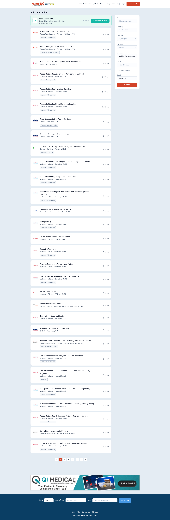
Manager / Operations (48, 37)
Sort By (119, 75)
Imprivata (43, 239)
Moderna (43, 76)
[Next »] (85, 459)
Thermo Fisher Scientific (47, 34)
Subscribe (125, 500)
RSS (73, 512)
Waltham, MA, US (70, 34)
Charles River (44, 212)
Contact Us (86, 512)
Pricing (107, 4)
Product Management (48, 80)
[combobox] (127, 30)
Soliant (42, 64)
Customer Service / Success (50, 52)
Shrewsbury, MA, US (64, 212)
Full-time (59, 34)
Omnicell (42, 149)
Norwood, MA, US (60, 76)
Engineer (44, 379)
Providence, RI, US (51, 64)
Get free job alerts (101, 20)
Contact (100, 4)
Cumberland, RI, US (53, 121)
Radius (119, 62)
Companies (87, 4)
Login (123, 4)
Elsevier (42, 306)
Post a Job (133, 4)
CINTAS (42, 121)
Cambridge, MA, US (61, 91)
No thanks (86, 20)
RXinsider (114, 4)
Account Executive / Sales (49, 125)
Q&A (94, 4)
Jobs (80, 4)
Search (127, 85)
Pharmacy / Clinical (47, 152)
